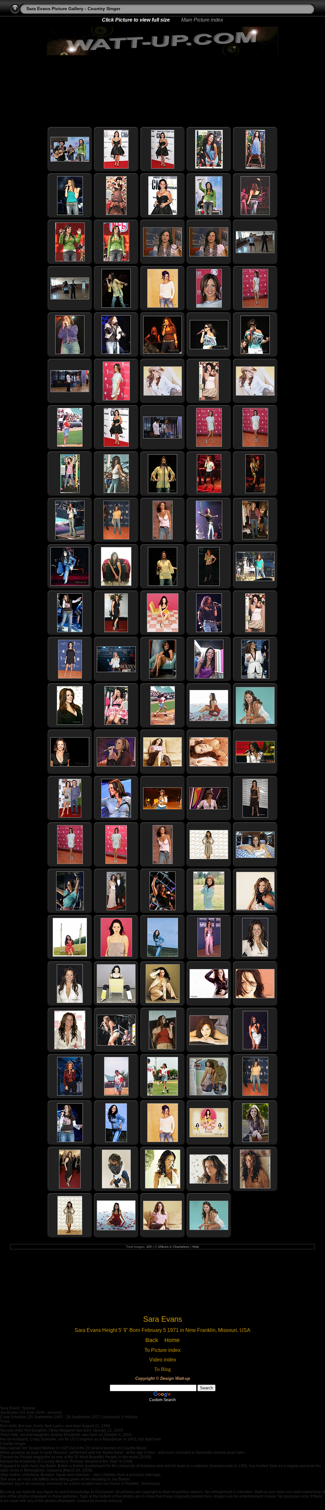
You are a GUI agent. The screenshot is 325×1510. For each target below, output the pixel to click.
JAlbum (163, 1246)
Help (195, 1246)
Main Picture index (202, 20)
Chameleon (181, 1246)
